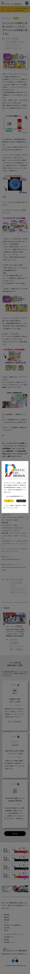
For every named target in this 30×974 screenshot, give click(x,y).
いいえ (21, 501)
